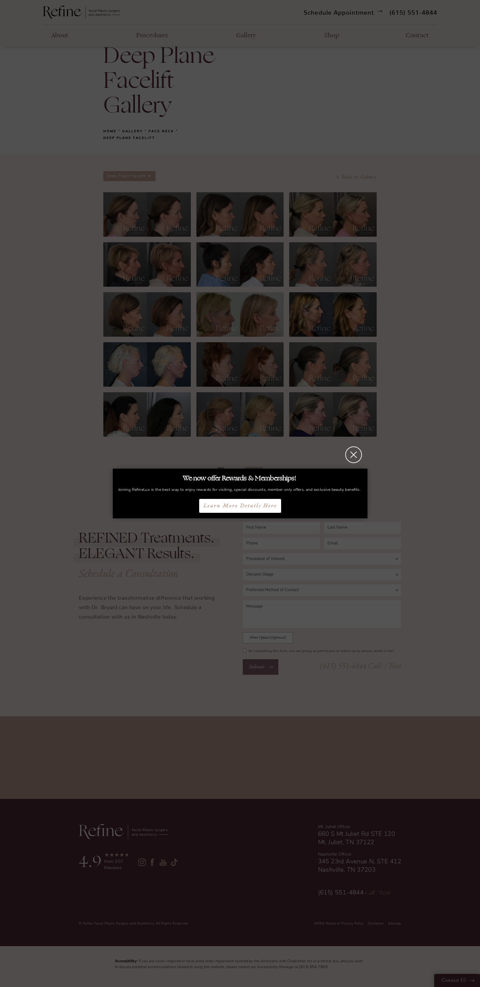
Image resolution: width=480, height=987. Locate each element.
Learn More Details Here (240, 506)
